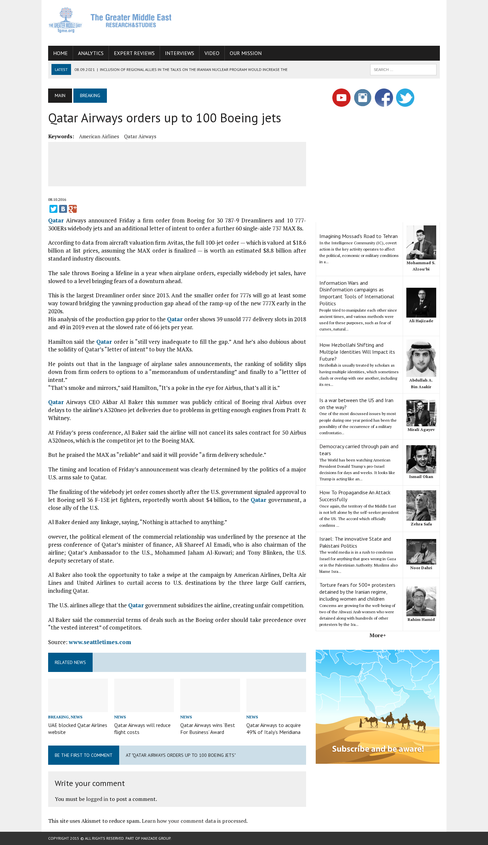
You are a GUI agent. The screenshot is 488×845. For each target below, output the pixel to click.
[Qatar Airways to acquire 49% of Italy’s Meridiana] (276, 707)
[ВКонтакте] (63, 209)
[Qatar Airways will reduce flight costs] (144, 707)
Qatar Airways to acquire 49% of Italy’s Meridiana (273, 728)
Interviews (179, 53)
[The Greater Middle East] (110, 20)
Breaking (58, 716)
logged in (97, 799)
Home (60, 53)
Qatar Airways (140, 136)
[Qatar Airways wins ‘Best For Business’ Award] (210, 707)
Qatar (56, 220)
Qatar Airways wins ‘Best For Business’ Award (207, 728)
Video (211, 53)
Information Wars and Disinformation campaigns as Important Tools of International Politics (356, 293)
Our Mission (246, 53)
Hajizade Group (155, 838)
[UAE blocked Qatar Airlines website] (78, 707)
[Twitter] (53, 209)
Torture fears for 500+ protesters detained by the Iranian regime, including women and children (357, 591)
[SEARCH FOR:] (403, 69)
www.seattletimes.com (100, 642)
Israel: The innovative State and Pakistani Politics (355, 542)
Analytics (91, 53)
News (76, 716)
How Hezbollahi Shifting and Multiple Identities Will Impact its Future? (357, 351)
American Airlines (99, 136)
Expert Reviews (134, 53)
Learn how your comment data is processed (194, 820)
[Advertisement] (319, 21)
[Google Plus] (73, 209)
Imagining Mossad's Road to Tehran (358, 236)
